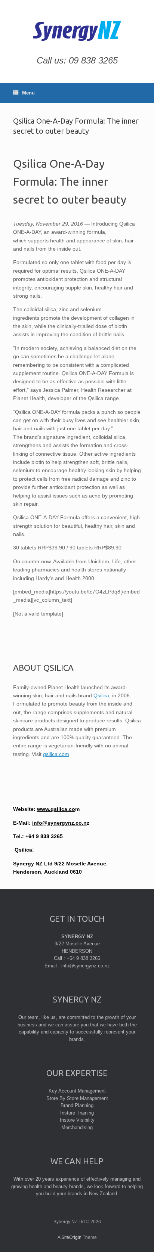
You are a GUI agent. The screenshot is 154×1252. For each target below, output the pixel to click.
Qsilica (101, 695)
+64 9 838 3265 (44, 836)
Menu (28, 93)
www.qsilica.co (56, 809)
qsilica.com (56, 754)
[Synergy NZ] (77, 30)
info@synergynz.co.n (59, 823)
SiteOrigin (71, 1237)
